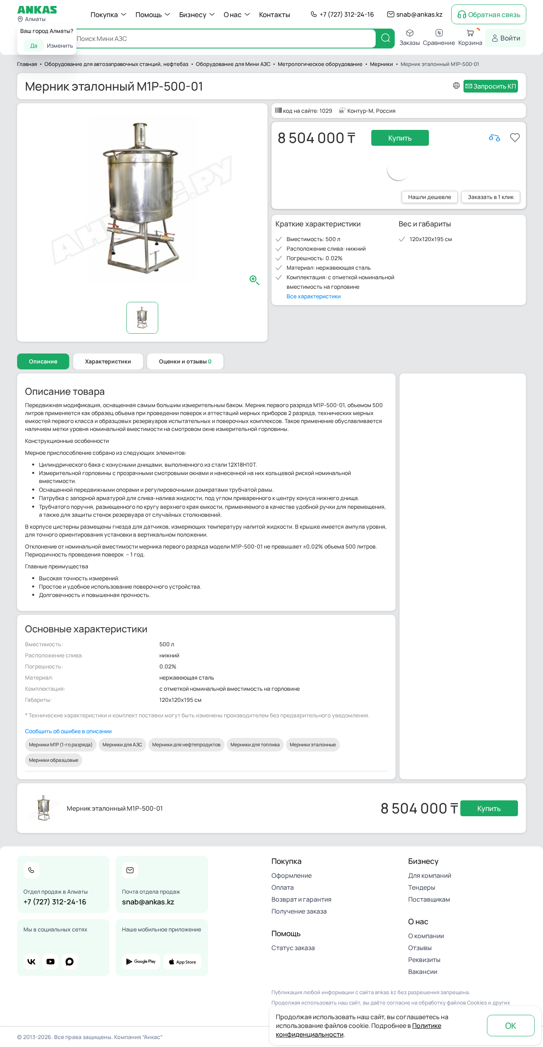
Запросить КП (494, 86)
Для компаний (429, 875)
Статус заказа (293, 947)
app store (182, 962)
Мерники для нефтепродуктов (186, 744)
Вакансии (422, 971)
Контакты (274, 14)
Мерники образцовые (53, 760)
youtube (50, 962)
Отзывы (420, 947)
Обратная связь (494, 14)
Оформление (292, 875)
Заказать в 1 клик (491, 197)
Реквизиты (424, 959)
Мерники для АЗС (122, 744)
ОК (510, 1025)
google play (141, 962)
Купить (400, 138)
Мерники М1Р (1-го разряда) (61, 744)
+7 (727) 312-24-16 (347, 14)
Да (33, 45)
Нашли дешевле (429, 197)
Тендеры (421, 887)
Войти (510, 37)
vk (31, 962)
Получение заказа (299, 911)
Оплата (283, 887)
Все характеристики (314, 296)
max (70, 962)
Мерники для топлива (255, 744)
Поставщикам (429, 899)
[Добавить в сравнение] (494, 137)
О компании (426, 935)
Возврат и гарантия (302, 899)
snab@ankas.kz (419, 14)
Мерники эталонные (313, 744)
